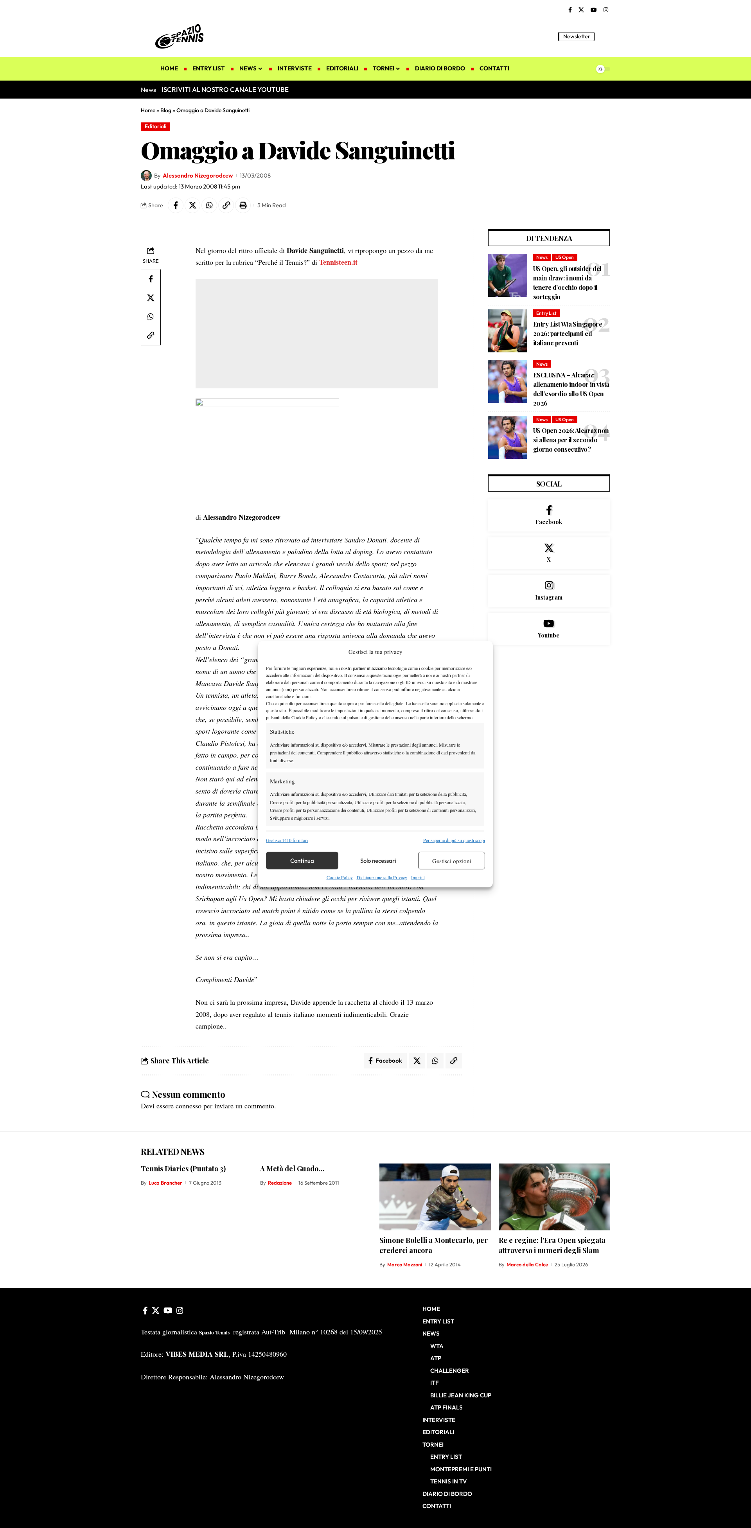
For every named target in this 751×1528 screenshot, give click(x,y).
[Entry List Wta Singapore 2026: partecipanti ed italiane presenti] (507, 330)
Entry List (546, 313)
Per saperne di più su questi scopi (454, 840)
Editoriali (155, 126)
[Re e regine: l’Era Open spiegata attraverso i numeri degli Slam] (554, 1197)
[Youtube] (549, 629)
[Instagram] (606, 10)
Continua (302, 860)
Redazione (280, 1183)
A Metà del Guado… (292, 1168)
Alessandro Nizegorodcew (198, 175)
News (542, 257)
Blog (165, 110)
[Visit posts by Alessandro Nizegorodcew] (146, 175)
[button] (604, 36)
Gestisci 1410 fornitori (287, 840)
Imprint (418, 877)
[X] (581, 10)
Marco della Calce (527, 1264)
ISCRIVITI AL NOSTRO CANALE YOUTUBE (225, 89)
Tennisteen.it (338, 262)
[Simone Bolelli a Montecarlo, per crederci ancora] (435, 1197)
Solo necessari (378, 860)
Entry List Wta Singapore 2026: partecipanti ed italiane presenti (567, 333)
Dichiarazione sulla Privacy (382, 877)
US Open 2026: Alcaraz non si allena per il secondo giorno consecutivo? (571, 439)
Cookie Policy (340, 877)
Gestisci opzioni (451, 861)
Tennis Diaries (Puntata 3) (183, 1168)
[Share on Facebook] (175, 205)
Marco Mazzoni (404, 1264)
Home (148, 110)
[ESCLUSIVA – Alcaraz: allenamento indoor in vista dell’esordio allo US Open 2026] (507, 381)
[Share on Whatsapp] (209, 205)
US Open (564, 257)
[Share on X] (192, 205)
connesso (188, 1105)
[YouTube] (594, 10)
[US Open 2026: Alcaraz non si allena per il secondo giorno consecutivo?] (507, 437)
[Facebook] (570, 10)
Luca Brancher (165, 1183)
